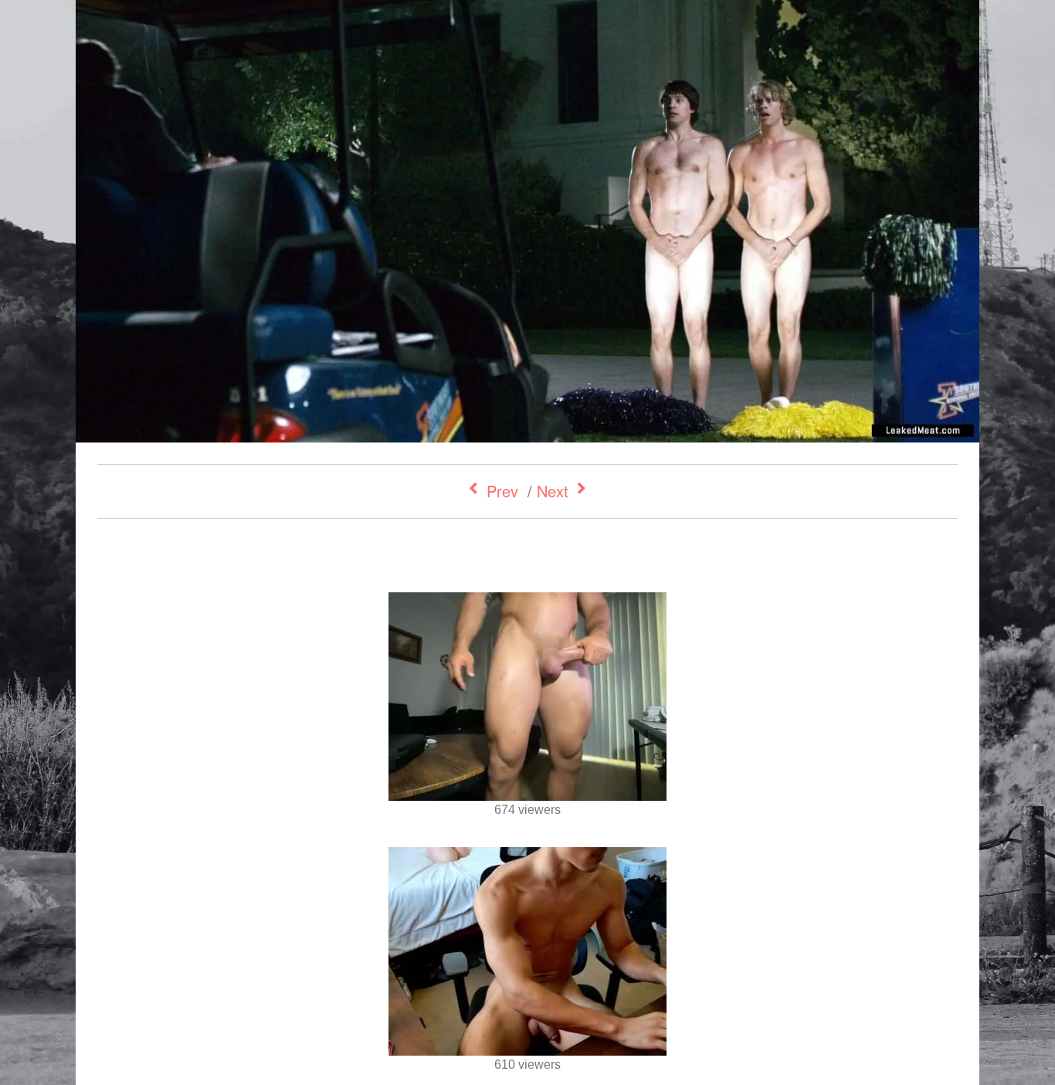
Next (552, 491)
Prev (502, 491)
